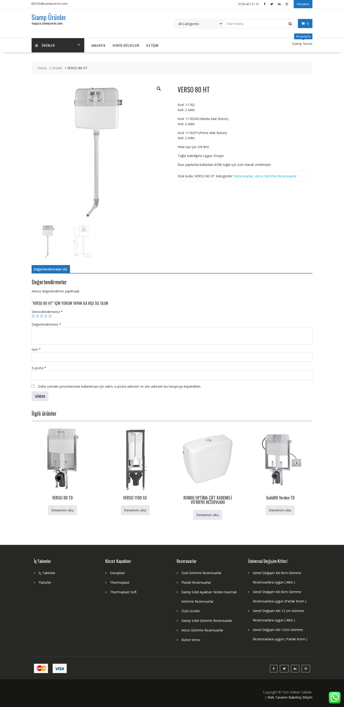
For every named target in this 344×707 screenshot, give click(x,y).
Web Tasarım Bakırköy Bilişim (289, 697)
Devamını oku (62, 510)
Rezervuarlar (243, 176)
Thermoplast (119, 582)
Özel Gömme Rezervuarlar (201, 573)
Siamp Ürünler (49, 17)
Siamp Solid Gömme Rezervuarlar (206, 620)
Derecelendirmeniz (47, 312)
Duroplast (117, 573)
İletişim (152, 45)
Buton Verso (190, 640)
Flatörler (45, 582)
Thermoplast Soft (123, 592)
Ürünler (48, 45)
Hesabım (303, 4)
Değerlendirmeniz (46, 324)
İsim (36, 349)
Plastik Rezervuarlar (196, 582)
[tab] (50, 269)
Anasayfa (98, 45)
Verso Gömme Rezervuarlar (276, 176)
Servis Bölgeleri (126, 45)
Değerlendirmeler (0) (50, 269)
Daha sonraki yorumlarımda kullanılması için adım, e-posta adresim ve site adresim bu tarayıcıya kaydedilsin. (119, 386)
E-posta (39, 368)
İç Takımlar (47, 573)
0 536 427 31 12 (248, 4)
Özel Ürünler (190, 611)
